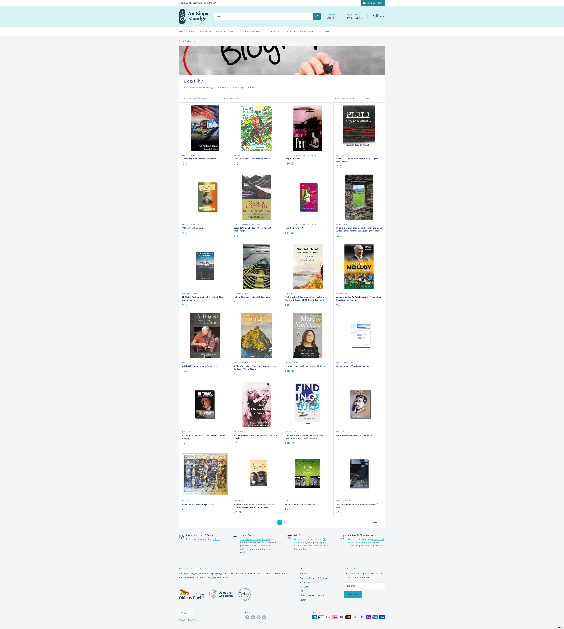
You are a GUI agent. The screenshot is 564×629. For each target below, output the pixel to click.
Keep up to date (375, 2)
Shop (191, 31)
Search (303, 599)
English (184, 613)
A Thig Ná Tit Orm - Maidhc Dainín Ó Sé (200, 366)
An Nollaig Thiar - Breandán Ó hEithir (199, 158)
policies (216, 539)
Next (375, 522)
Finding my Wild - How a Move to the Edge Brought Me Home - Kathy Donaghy (304, 436)
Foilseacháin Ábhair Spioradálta (248, 224)
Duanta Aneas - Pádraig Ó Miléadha (352, 366)
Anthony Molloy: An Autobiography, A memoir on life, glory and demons (358, 298)
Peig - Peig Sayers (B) (294, 227)
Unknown (186, 432)
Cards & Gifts (306, 31)
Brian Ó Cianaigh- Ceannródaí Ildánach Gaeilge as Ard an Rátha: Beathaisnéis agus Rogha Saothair (359, 229)
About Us (203, 31)
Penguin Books (291, 362)
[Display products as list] (379, 98)
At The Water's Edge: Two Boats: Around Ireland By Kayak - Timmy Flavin (255, 367)
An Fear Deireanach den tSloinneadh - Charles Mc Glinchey (256, 436)
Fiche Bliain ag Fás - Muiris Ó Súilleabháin (253, 158)
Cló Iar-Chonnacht (190, 155)
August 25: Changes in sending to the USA (197, 2)
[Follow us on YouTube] (264, 617)
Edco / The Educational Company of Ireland (304, 155)
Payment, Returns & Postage (313, 578)
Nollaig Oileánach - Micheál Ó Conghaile (252, 297)
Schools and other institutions (255, 539)
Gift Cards (304, 586)
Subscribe (353, 594)
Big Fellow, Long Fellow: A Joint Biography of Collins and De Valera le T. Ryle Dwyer (254, 506)
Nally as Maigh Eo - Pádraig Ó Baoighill (354, 435)
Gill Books (238, 501)
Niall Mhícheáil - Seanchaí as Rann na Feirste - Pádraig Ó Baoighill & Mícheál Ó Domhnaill (306, 298)
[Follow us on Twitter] (253, 617)
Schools (288, 31)
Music (233, 31)
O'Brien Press (290, 432)
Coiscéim (340, 155)
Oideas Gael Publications (312, 595)
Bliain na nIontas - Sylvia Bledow (300, 504)
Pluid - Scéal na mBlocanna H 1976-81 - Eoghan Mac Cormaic (357, 160)
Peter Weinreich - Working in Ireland (198, 504)
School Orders (307, 582)
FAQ (302, 591)
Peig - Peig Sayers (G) (294, 158)
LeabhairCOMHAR (189, 293)
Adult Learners (252, 31)
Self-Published (188, 501)
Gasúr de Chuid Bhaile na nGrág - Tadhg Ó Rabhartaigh (253, 229)
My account (353, 17)
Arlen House (341, 224)
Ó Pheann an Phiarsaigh (193, 227)
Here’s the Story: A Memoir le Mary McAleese (305, 366)
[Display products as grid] (374, 98)
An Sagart (238, 155)
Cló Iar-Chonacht (241, 293)
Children (271, 31)
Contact (325, 31)
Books (219, 31)
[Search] (317, 16)
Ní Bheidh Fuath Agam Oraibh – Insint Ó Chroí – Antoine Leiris (203, 298)
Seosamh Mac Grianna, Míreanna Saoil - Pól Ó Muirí (357, 506)
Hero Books (341, 293)
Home (181, 41)
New (181, 31)
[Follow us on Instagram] (258, 617)
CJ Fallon (186, 362)
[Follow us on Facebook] (247, 617)
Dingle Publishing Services (245, 362)
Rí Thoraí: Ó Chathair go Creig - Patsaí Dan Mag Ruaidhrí (203, 436)
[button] (559, 627)
